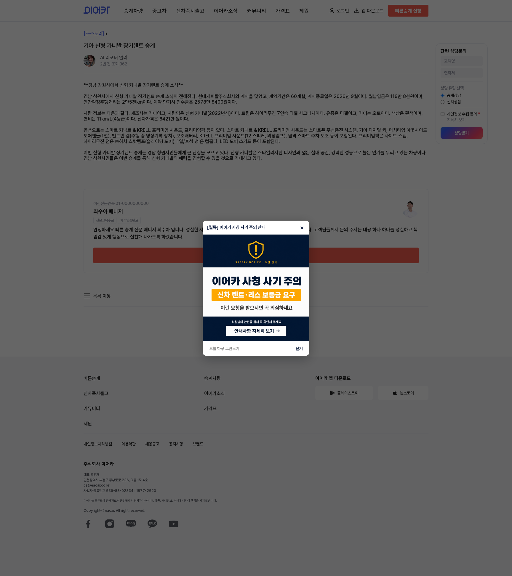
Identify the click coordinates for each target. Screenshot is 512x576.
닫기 (299, 348)
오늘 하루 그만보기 (224, 348)
